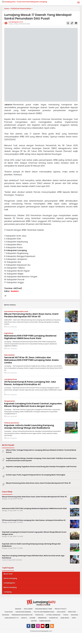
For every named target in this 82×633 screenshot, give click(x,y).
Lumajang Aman (10, 379)
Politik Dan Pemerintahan (44, 612)
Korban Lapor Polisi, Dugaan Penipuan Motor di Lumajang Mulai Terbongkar (35, 475)
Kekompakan (9, 355)
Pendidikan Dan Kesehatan (22, 615)
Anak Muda (65, 618)
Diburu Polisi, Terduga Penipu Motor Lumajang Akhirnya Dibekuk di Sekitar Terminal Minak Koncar (41, 451)
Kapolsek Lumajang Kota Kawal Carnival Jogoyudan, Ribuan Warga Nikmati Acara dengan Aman (33, 405)
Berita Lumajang (10, 587)
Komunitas (53, 618)
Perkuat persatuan (11, 423)
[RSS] (52, 626)
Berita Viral (8, 574)
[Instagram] (38, 626)
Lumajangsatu (9, 583)
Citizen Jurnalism (53, 615)
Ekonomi (5, 615)
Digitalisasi (8, 333)
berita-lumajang (10, 578)
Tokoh (65, 615)
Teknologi (39, 615)
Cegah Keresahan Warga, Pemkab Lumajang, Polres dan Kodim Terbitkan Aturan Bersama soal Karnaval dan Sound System (41, 459)
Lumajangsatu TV (12, 618)
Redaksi (18, 609)
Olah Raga (9, 612)
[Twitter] (33, 626)
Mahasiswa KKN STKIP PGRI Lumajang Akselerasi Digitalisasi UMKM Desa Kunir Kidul (30, 337)
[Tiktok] (47, 626)
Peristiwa (72, 612)
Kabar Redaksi (45, 621)
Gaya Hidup (61, 612)
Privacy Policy (60, 609)
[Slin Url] (72, 23)
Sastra (34, 621)
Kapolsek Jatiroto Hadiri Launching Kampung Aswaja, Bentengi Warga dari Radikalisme (29, 426)
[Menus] (78, 2)
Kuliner (32, 618)
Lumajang (7, 592)
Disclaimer (28, 609)
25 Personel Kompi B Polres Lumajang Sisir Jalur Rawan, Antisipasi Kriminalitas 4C (30, 383)
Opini (74, 618)
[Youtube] (43, 626)
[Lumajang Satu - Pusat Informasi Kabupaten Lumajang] (24, 2)
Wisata (24, 618)
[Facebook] (28, 626)
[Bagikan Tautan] (68, 23)
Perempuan (42, 618)
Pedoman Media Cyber (43, 609)
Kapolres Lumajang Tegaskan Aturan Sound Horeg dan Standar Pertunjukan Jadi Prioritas (41, 466)
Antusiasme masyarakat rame (16, 311)
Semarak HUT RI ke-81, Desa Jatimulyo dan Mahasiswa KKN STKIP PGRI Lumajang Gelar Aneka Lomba (31, 360)
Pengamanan (9, 401)
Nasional (74, 615)
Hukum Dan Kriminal (23, 612)
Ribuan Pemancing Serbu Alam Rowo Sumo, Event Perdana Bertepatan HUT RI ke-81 (31, 315)
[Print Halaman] (76, 23)
